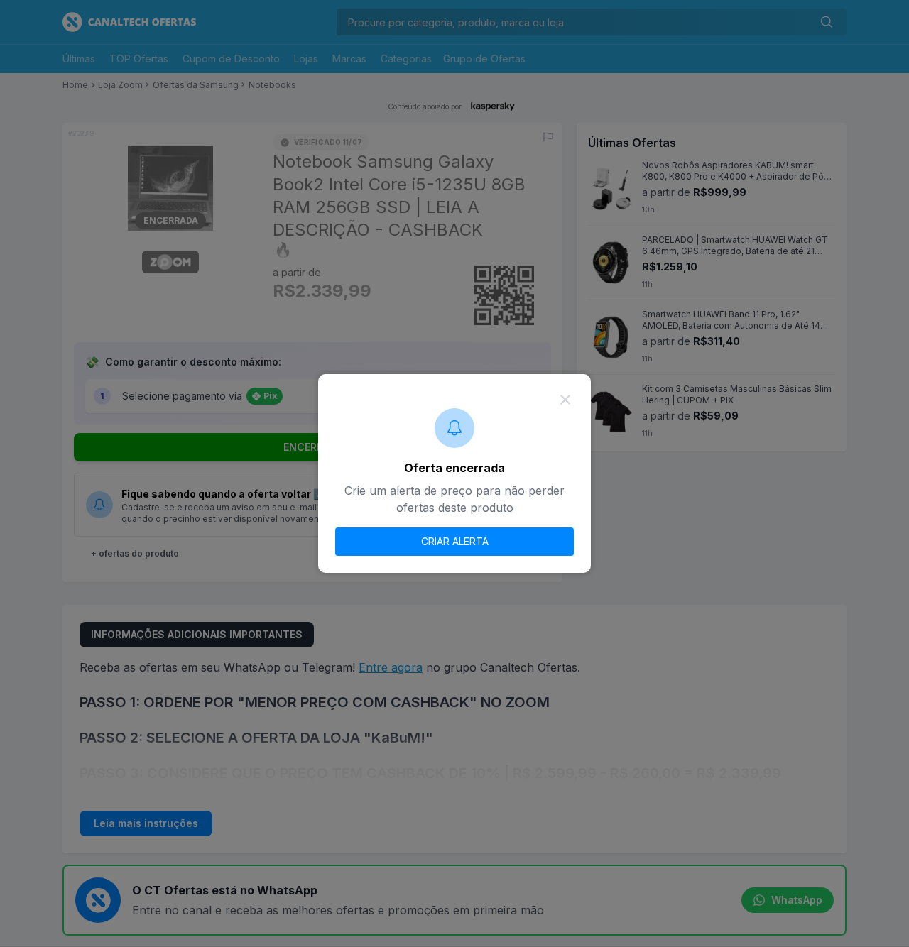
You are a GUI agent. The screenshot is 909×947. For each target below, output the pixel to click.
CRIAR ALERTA (455, 541)
